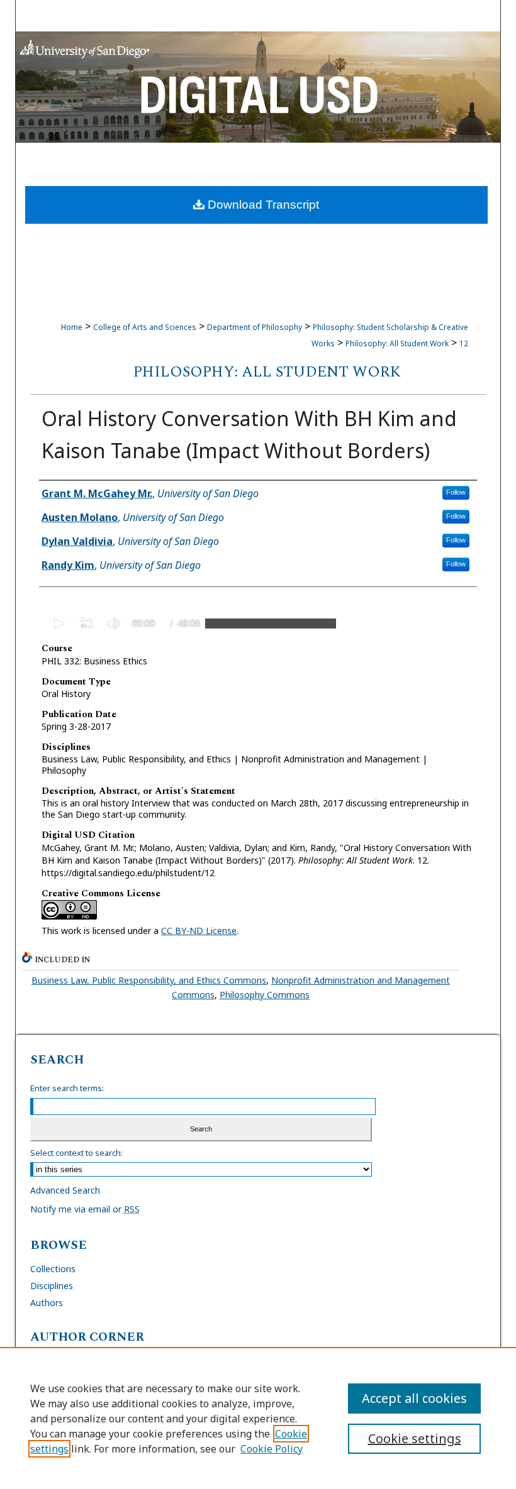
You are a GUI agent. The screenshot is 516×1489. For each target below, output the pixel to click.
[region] (258, 1418)
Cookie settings (414, 1438)
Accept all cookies (414, 1398)
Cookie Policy (271, 1449)
